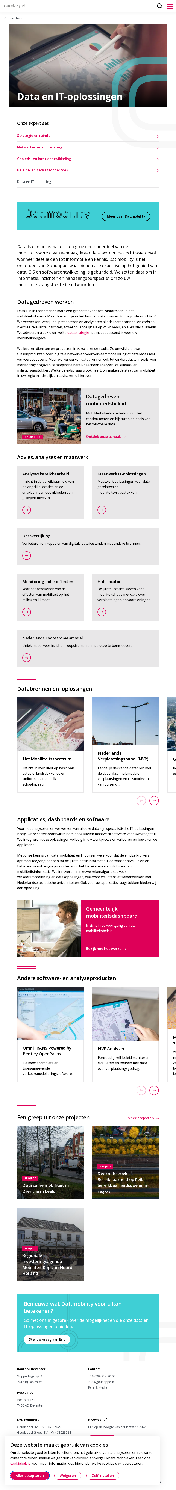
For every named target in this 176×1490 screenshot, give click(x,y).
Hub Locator (109, 581)
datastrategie (78, 332)
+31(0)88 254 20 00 (101, 1376)
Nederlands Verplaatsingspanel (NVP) (123, 756)
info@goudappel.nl (101, 1382)
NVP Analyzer (111, 1049)
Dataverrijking (36, 535)
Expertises (15, 18)
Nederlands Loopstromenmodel (52, 638)
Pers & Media (97, 1387)
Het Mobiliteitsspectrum (47, 759)
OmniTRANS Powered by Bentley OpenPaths (47, 1051)
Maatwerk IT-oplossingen (121, 473)
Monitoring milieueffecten (47, 581)
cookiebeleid (20, 1463)
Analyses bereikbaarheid (45, 473)
